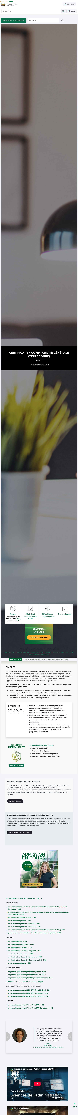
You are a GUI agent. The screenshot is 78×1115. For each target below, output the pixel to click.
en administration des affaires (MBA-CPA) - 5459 (26, 1005)
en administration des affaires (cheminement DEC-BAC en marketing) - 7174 (36, 930)
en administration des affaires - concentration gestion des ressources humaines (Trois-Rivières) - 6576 (38, 913)
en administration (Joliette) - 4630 (21, 945)
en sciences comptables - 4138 (19, 963)
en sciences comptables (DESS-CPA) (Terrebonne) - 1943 (28, 996)
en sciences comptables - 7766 (19, 921)
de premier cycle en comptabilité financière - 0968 (27, 975)
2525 (17, 621)
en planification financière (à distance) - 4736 (25, 957)
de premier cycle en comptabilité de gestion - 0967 (27, 972)
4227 (18, 619)
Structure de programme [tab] (57, 659)
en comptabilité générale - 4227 (20, 948)
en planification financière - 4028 (20, 954)
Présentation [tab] (15, 659)
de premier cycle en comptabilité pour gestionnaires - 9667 (30, 978)
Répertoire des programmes (13, 20)
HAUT (75, 1107)
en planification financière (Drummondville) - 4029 (27, 960)
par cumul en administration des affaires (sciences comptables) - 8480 (34, 933)
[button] (71, 11)
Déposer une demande (39, 637)
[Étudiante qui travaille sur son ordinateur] (39, 869)
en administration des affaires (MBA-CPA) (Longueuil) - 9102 (30, 1008)
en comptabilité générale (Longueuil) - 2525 (24, 951)
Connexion (71, 4)
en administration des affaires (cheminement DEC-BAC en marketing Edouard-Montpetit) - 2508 (38, 908)
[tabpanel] (39, 717)
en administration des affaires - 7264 (22, 917)
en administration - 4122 (17, 942)
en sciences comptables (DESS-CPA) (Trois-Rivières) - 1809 (29, 990)
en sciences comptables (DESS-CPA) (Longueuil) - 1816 (28, 993)
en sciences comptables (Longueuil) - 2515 (24, 924)
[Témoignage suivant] (67, 1036)
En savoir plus (15, 801)
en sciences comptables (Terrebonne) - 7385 (24, 927)
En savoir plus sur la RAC (19, 832)
